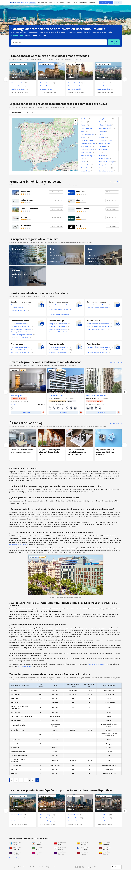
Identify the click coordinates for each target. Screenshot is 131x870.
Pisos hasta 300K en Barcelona (21, 352)
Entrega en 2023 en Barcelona (58, 324)
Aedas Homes (37, 193)
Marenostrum (65, 380)
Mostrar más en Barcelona (19, 92)
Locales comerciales (18, 274)
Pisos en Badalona (104, 83)
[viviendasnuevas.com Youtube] (76, 867)
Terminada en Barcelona (19, 310)
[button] (75, 120)
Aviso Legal (12, 867)
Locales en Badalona (105, 89)
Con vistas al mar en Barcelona (21, 326)
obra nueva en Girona (25, 666)
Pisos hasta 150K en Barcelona (21, 347)
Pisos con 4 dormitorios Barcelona (60, 314)
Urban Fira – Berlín (103, 380)
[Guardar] (43, 412)
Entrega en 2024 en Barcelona (58, 326)
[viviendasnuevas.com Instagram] (83, 867)
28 (32, 780)
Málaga (51, 803)
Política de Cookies (38, 867)
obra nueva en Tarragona (96, 664)
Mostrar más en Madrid (75, 824)
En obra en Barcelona (18, 308)
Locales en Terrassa (47, 89)
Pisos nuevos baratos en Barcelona (98, 324)
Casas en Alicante (18, 818)
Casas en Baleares (104, 818)
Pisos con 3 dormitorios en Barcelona (60, 309)
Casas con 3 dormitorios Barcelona (98, 308)
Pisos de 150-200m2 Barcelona (59, 347)
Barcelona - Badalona (108, 71)
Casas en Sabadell (75, 86)
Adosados (91, 258)
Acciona (37, 218)
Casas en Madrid (75, 818)
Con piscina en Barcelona (19, 324)
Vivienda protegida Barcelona (20, 332)
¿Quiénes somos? (57, 867)
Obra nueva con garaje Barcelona (21, 335)
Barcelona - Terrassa (51, 71)
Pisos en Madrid (75, 815)
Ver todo (115, 182)
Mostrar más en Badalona (105, 92)
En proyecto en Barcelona (19, 305)
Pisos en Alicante (18, 815)
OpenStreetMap (73, 170)
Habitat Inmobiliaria (37, 210)
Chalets (90, 255)
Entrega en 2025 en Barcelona (58, 329)
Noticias (92, 3)
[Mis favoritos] (96, 2)
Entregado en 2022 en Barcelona (59, 332)
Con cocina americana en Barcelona (98, 350)
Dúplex (52, 261)
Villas (89, 253)
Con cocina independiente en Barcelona (99, 347)
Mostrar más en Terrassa (48, 92)
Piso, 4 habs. (15, 404)
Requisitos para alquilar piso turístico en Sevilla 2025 (51, 445)
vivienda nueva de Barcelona (18, 545)
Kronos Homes (93, 210)
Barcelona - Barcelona (22, 71)
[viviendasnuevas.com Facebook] (80, 867)
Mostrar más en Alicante (19, 824)
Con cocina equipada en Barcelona (98, 352)
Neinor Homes (37, 201)
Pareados (91, 261)
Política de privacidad (24, 867)
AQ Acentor (37, 227)
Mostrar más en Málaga (47, 824)
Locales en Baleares (104, 821)
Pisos (62, 3)
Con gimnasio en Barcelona (19, 337)
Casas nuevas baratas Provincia (97, 329)
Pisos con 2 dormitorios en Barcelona (60, 305)
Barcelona (32, 2)
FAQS (47, 867)
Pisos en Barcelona (19, 83)
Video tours (83, 3)
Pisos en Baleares (104, 815)
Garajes (14, 277)
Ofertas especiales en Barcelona (21, 329)
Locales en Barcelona (19, 89)
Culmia (93, 218)
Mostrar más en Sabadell (76, 92)
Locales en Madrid (75, 821)
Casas (68, 3)
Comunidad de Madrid (79, 803)
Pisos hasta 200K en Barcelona (21, 350)
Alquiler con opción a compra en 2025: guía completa (108, 445)
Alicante (22, 803)
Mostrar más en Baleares (104, 824)
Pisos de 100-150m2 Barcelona (59, 350)
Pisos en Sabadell (75, 83)
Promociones (53, 3)
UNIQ (93, 227)
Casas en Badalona (104, 86)
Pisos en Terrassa (47, 83)
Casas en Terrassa (47, 86)
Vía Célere (93, 201)
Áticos (52, 253)
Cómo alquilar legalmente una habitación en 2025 (22, 445)
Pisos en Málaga (47, 815)
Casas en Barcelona (18, 86)
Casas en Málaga (47, 818)
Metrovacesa (93, 193)
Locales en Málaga (47, 821)
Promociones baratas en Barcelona (98, 326)
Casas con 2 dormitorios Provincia (97, 305)
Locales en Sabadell (75, 89)
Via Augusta (27, 380)
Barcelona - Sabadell (79, 71)
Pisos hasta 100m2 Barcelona (58, 352)
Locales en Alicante (18, 821)
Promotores (42, 3)
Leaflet (59, 170)
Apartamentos (54, 255)
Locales (74, 3)
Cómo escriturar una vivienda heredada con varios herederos (79, 445)
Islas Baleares (108, 803)
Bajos (52, 258)
